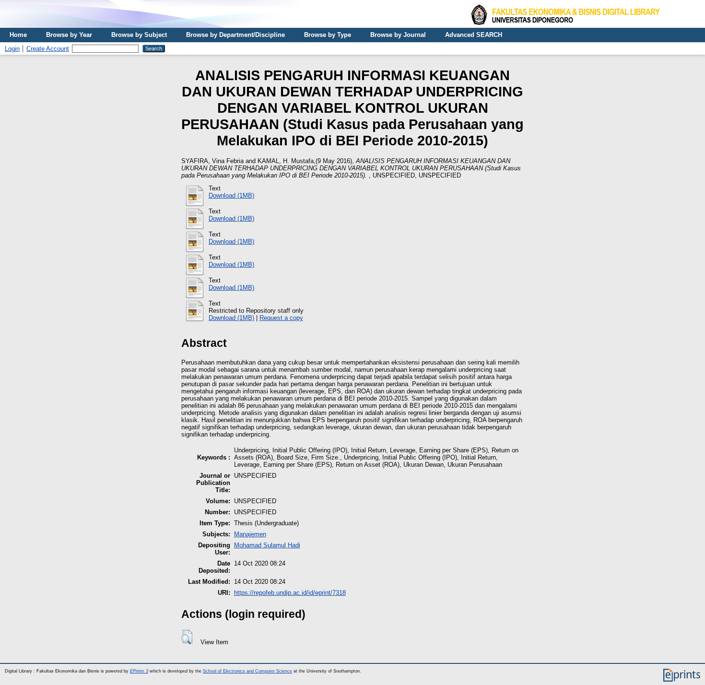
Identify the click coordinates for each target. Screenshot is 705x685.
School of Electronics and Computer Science (247, 671)
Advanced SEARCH (473, 34)
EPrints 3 (139, 671)
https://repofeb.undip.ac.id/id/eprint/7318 (290, 592)
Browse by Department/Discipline (235, 34)
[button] (186, 637)
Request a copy (281, 317)
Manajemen (250, 534)
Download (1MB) (231, 195)
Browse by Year (69, 34)
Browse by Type (327, 34)
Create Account (47, 48)
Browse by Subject (139, 34)
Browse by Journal (398, 34)
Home (18, 34)
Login (12, 48)
